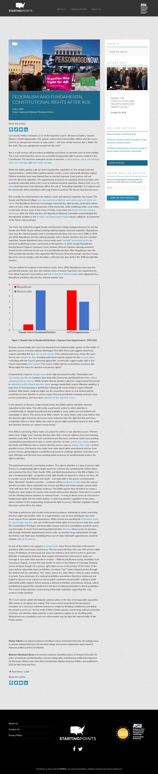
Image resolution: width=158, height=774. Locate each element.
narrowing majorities (19, 378)
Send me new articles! (122, 198)
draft (41, 136)
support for (27, 357)
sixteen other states (81, 445)
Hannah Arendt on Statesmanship (121, 134)
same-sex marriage (18, 163)
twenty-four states (79, 442)
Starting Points (31, 7)
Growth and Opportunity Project (53, 217)
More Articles (116, 163)
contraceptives (72, 159)
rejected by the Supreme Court (59, 398)
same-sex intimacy (90, 159)
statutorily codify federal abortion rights (30, 384)
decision (67, 529)
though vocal (39, 374)
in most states (87, 357)
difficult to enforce (26, 539)
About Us (13, 724)
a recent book (51, 546)
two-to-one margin (45, 354)
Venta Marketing (114, 769)
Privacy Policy (15, 735)
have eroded (34, 364)
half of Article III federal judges (63, 274)
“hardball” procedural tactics (75, 240)
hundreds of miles (71, 482)
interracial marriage (42, 163)
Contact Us (14, 729)
